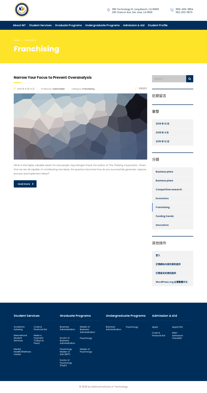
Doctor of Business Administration (67, 341)
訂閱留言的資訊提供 (166, 273)
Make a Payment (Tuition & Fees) (39, 339)
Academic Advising (19, 328)
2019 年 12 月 (162, 123)
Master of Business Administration (87, 330)
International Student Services (20, 338)
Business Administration (67, 328)
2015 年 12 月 (162, 141)
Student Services (40, 25)
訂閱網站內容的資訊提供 (168, 264)
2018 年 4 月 (162, 132)
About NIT (19, 25)
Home (17, 40)
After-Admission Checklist (177, 335)
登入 (158, 255)
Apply (155, 327)
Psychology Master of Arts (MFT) (66, 352)
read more (24, 184)
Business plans (164, 171)
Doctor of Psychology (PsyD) (66, 363)
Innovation (162, 225)
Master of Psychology (86, 350)
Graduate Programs (68, 25)
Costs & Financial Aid (40, 328)
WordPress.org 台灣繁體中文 (172, 282)
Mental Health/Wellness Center (22, 352)
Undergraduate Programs (102, 25)
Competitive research (169, 189)
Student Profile (158, 25)
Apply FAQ (177, 327)
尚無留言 (143, 88)
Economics (162, 198)
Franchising (163, 207)
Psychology (86, 338)
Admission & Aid (133, 25)
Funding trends (165, 216)
